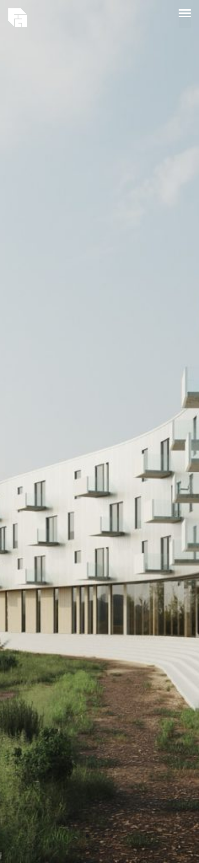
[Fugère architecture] (17, 17)
